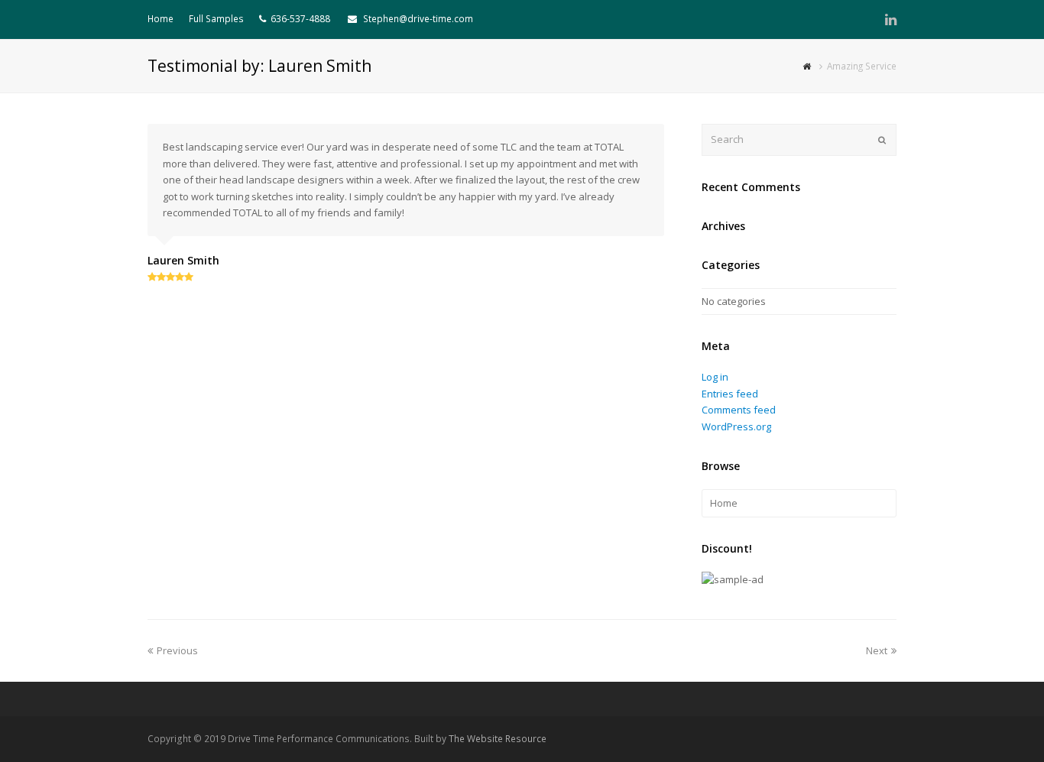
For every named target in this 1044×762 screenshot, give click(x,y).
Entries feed (730, 393)
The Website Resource (497, 738)
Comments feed (739, 410)
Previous (177, 650)
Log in (715, 377)
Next (876, 650)
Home (724, 503)
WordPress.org (736, 426)
